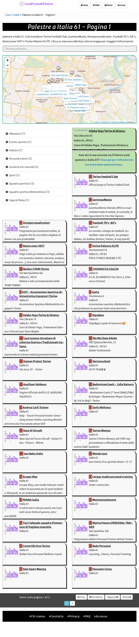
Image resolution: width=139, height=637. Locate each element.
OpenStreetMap (118, 122)
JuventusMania (102, 199)
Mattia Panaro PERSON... (56, 91)
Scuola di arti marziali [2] (23, 167)
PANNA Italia (80, 84)
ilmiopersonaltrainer (36, 222)
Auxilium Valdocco (73, 79)
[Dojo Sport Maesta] (59, 68)
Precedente (97, 597)
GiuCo (95, 292)
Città (97, 5)
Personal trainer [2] (20, 158)
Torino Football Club (105, 176)
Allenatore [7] (16, 133)
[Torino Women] (58, 80)
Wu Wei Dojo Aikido (105, 338)
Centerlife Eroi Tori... (59, 94)
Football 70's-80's (104, 222)
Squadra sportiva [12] (21, 183)
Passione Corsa (77, 107)
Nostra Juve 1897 (33, 245)
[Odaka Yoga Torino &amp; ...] (63, 79)
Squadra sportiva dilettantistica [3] (28, 191)
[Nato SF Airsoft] (81, 89)
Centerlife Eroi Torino (36, 546)
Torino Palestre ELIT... (71, 93)
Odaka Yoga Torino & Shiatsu (107, 131)
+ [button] (7, 60)
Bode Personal (70, 98)
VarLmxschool (101, 361)
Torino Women (101, 430)
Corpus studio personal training (112, 476)
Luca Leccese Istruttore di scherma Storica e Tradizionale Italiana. (41, 342)
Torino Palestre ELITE (105, 245)
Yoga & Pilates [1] (18, 200)
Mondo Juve (99, 453)
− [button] (7, 65)
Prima (82, 597)
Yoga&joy (98, 315)
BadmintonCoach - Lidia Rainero (113, 384)
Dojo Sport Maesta (59, 75)
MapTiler (106, 122)
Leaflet (96, 122)
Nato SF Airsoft (82, 96)
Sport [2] (13, 175)
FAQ (88, 616)
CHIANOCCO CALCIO (46, 94)
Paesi (109, 5)
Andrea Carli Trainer (80, 100)
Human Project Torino (37, 361)
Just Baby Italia (33, 453)
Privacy (74, 616)
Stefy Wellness (101, 407)
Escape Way (79, 110)
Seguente (111, 597)
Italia (16, 14)
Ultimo (126, 597)
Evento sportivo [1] (19, 142)
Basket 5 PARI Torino (74, 104)
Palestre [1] (15, 150)
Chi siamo (38, 616)
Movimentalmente (104, 499)
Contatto (57, 616)
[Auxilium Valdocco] (72, 73)
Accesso (121, 5)
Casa (85, 5)
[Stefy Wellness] (49, 82)
